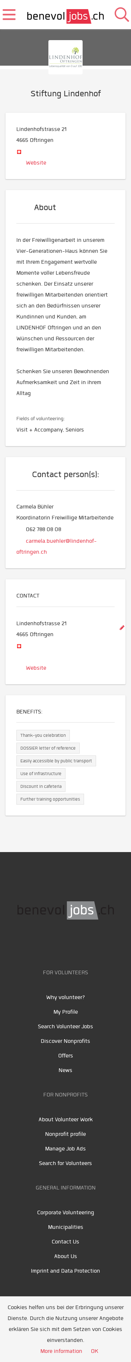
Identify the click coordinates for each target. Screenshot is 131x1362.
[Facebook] (42, 942)
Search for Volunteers (65, 1163)
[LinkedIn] (75, 942)
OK (94, 1351)
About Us (65, 1256)
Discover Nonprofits (65, 1041)
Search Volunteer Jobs (65, 1026)
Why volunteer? (65, 997)
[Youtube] (59, 942)
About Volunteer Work (66, 1119)
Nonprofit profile (65, 1134)
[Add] (122, 628)
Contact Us (65, 1241)
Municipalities (65, 1227)
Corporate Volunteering (65, 1212)
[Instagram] (90, 942)
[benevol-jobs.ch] (65, 14)
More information (61, 1351)
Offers (65, 1055)
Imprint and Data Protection (65, 1271)
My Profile (65, 1012)
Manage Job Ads (65, 1148)
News (65, 1070)
